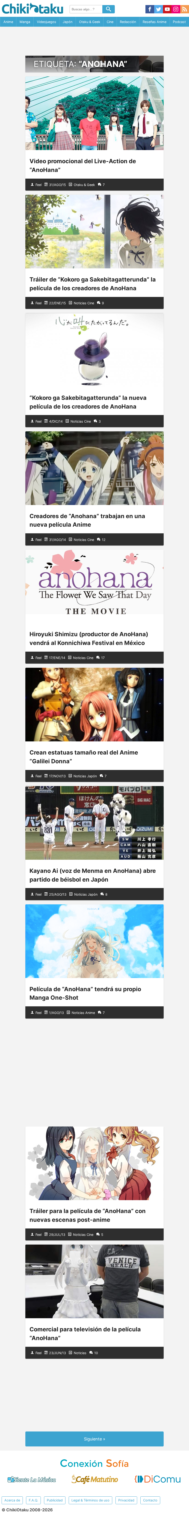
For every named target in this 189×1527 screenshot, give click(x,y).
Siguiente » (94, 1439)
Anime (8, 22)
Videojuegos (46, 22)
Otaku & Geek (89, 22)
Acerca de (12, 1500)
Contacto (150, 1500)
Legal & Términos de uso (90, 1500)
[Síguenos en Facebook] (149, 9)
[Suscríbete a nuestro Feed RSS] (184, 9)
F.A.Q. (33, 1500)
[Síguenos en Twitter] (158, 9)
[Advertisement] (94, 41)
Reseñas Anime (154, 22)
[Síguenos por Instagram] (175, 9)
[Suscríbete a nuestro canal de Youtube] (167, 9)
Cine (110, 22)
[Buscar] (108, 9)
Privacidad (126, 1500)
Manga (25, 22)
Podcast (179, 22)
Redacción (128, 22)
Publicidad (55, 1500)
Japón (67, 22)
